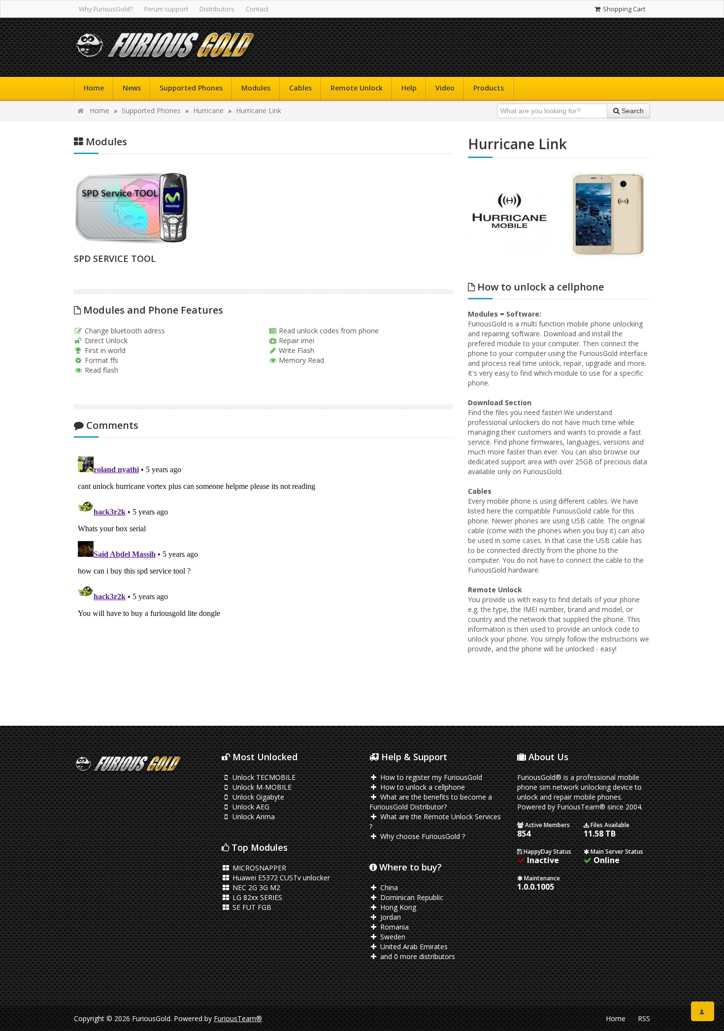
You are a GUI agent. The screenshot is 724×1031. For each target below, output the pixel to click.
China (388, 887)
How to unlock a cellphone (421, 787)
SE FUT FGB (250, 907)
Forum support (166, 8)
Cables (300, 88)
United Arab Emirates (413, 946)
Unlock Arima (252, 816)
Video (445, 88)
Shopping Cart (623, 8)
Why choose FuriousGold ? (421, 836)
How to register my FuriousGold (430, 777)
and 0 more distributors (416, 956)
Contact (257, 8)
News (132, 88)
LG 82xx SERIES (256, 897)
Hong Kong (397, 907)
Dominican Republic (410, 897)
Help (409, 88)
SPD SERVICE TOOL (115, 258)
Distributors (216, 8)
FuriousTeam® (238, 1018)
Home (94, 88)
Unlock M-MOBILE (261, 787)
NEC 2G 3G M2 (255, 887)
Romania (393, 927)
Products (488, 88)
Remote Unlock (356, 88)
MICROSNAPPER (258, 867)
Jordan (389, 917)
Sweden (391, 936)
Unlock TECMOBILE (263, 777)
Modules (255, 88)
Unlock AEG (249, 806)
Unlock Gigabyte (257, 797)
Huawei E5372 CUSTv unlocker (280, 877)
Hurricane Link (258, 110)
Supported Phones (191, 88)
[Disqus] (263, 575)
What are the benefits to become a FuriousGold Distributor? (430, 801)
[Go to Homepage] (165, 47)
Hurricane (208, 110)
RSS (644, 1018)
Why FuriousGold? (106, 8)
